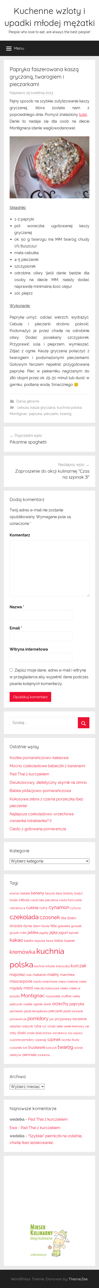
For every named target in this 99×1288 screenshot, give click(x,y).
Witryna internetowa (29, 649)
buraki (14, 900)
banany (37, 893)
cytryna (75, 908)
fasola (45, 926)
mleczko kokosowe (46, 988)
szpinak (54, 1039)
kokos (58, 940)
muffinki (66, 996)
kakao (16, 940)
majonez (17, 974)
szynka (66, 1040)
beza (59, 893)
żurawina (43, 1055)
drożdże (16, 926)
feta (53, 926)
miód (28, 988)
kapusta (40, 940)
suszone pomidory (22, 1040)
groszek (76, 926)
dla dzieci (68, 918)
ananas (14, 893)
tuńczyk (51, 1047)
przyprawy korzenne (71, 1019)
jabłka (33, 932)
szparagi (40, 1040)
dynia (27, 926)
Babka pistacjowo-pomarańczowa (40, 790)
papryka (35, 414)
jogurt (63, 933)
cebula (23, 407)
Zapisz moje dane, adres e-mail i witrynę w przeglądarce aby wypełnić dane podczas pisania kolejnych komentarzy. (49, 677)
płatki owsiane (73, 1011)
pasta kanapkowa (36, 1011)
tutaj (83, 114)
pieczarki (51, 414)
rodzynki (27, 1026)
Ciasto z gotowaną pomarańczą (38, 829)
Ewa (13, 1127)
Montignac (18, 414)
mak (29, 975)
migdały (16, 988)
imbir (23, 933)
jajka (54, 932)
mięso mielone (68, 981)
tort (25, 1047)
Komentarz (20, 535)
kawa (49, 940)
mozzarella (53, 996)
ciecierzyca (17, 908)
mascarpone (21, 981)
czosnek (50, 917)
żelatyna (15, 1055)
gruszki (14, 933)
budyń (78, 893)
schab (51, 1026)
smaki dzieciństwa (39, 1033)
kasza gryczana (42, 407)
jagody (44, 933)
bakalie (25, 893)
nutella (27, 1004)
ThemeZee (78, 1278)
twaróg (65, 414)
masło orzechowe (45, 981)
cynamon (59, 907)
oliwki (47, 1004)
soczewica (59, 1033)
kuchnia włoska (44, 966)
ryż (44, 1026)
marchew (67, 975)
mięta (83, 981)
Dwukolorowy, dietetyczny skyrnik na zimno (48, 782)
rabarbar (15, 1026)
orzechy (60, 1003)
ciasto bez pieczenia (44, 900)
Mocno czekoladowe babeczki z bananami (47, 766)
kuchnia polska (69, 407)
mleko (64, 988)
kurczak (79, 965)
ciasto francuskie (70, 900)
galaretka (64, 926)
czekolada (24, 917)
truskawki (36, 1047)
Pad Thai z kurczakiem (29, 774)
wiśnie (78, 1047)
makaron (39, 975)
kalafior (29, 940)
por (52, 1019)
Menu (19, 48)
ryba (37, 1026)
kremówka (22, 952)
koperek (69, 940)
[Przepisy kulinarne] (49, 1256)
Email (16, 628)
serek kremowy (74, 1026)
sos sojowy (75, 1033)
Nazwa (17, 607)
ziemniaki (29, 1055)
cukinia (32, 907)
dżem (36, 926)
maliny (53, 974)
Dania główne (27, 401)
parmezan (16, 1011)
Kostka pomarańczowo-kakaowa (39, 757)
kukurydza (63, 966)
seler (59, 1026)
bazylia (50, 893)
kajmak (73, 933)
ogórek (38, 1004)
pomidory (38, 1018)
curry (43, 908)
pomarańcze (18, 1019)
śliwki (21, 1033)
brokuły (68, 893)
